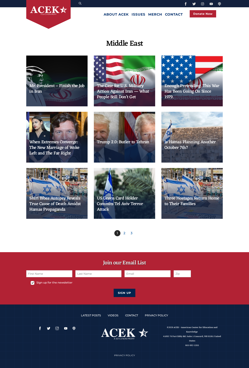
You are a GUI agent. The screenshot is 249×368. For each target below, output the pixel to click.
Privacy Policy (156, 315)
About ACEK (116, 14)
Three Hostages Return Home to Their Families (191, 201)
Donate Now (203, 13)
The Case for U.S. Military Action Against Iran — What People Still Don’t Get (123, 91)
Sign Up (124, 293)
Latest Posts (91, 315)
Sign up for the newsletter (54, 282)
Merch (155, 14)
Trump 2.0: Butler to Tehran (123, 142)
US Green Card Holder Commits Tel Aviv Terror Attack (120, 204)
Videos (113, 315)
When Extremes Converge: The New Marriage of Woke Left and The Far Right (54, 147)
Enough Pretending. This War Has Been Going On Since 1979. (191, 91)
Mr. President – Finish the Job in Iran (57, 88)
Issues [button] (138, 14)
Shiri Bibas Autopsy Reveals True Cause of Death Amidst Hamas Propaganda (55, 204)
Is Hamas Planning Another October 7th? (190, 145)
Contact (174, 14)
